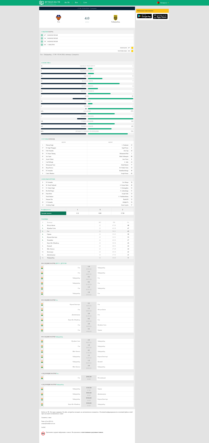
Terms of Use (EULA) (47, 421)
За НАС (43, 427)
